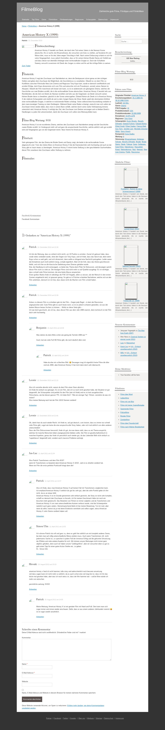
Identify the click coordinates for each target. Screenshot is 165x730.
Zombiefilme (125, 420)
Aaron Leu (124, 347)
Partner (49, 718)
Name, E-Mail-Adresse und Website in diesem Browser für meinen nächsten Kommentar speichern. (59, 693)
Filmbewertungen (66, 19)
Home (24, 26)
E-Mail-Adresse (28, 673)
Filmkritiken (53, 19)
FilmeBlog (32, 9)
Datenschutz (103, 19)
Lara (122, 343)
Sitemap (99, 718)
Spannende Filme (126, 409)
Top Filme (35, 19)
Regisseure (79, 19)
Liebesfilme (124, 398)
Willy (122, 353)
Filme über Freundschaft (129, 423)
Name (24, 664)
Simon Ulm (42, 526)
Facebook (57, 718)
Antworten (33, 285)
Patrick (24, 41)
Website (25, 681)
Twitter (65, 718)
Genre (44, 19)
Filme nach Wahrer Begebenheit (132, 427)
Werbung (90, 718)
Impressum (114, 19)
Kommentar (26, 638)
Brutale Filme (125, 416)
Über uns (81, 718)
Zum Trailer (26, 66)
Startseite (25, 19)
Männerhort (130, 343)
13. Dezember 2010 (35, 41)
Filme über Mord (126, 394)
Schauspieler (91, 19)
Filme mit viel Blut (127, 402)
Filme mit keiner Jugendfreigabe (132, 405)
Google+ (73, 718)
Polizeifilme (124, 412)
